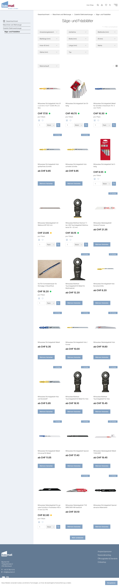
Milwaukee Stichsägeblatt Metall (49, 342)
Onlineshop (102, 562)
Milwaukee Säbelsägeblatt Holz (104, 342)
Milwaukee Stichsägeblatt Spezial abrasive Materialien (104, 506)
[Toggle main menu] (116, 5)
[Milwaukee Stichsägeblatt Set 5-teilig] (105, 150)
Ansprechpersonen (105, 551)
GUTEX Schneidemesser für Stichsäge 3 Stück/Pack (47, 285)
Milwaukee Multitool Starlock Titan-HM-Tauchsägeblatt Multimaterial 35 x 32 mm (77, 225)
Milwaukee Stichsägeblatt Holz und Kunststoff (48, 398)
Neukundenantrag (104, 555)
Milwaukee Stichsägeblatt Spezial (77, 451)
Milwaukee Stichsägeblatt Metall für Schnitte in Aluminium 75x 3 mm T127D (104, 105)
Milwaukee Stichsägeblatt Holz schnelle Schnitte (76, 165)
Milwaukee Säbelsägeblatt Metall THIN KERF (104, 452)
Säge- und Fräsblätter (12, 32)
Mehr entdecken (77, 538)
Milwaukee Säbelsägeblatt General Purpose (102, 224)
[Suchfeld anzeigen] (98, 5)
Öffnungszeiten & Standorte (108, 559)
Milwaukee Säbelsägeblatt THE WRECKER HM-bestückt (76, 506)
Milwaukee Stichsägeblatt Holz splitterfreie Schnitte (48, 165)
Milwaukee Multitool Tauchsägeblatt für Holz (101, 398)
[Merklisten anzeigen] (106, 5)
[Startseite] (10, 5)
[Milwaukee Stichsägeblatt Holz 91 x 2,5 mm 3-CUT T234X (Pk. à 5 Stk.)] (50, 89)
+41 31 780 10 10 (9, 570)
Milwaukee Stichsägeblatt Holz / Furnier (77, 343)
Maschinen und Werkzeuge (12, 25)
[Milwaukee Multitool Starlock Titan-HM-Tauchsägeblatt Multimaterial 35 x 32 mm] (78, 208)
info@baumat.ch (9, 572)
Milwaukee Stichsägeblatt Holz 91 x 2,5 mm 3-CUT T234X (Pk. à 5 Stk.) (49, 105)
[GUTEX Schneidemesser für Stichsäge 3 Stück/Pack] (50, 269)
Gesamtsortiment (12, 21)
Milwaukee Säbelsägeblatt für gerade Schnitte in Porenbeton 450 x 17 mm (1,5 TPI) (49, 507)
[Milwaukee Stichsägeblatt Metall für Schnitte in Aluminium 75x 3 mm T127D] (105, 89)
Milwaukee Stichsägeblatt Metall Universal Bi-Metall (49, 452)
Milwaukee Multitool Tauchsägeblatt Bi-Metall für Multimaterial (75, 286)
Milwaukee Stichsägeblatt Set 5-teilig (104, 165)
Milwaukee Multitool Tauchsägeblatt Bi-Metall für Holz (77, 398)
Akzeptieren (111, 583)
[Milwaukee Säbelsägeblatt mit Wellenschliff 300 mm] (50, 208)
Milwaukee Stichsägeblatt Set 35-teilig (77, 104)
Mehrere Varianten (46, 183)
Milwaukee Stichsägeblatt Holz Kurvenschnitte (104, 285)
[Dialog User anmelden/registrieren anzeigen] (102, 5)
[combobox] (48, 66)
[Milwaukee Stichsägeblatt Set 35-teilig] (78, 89)
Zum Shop (90, 5)
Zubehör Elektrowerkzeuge (12, 28)
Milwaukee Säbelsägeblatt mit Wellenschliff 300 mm (48, 224)
